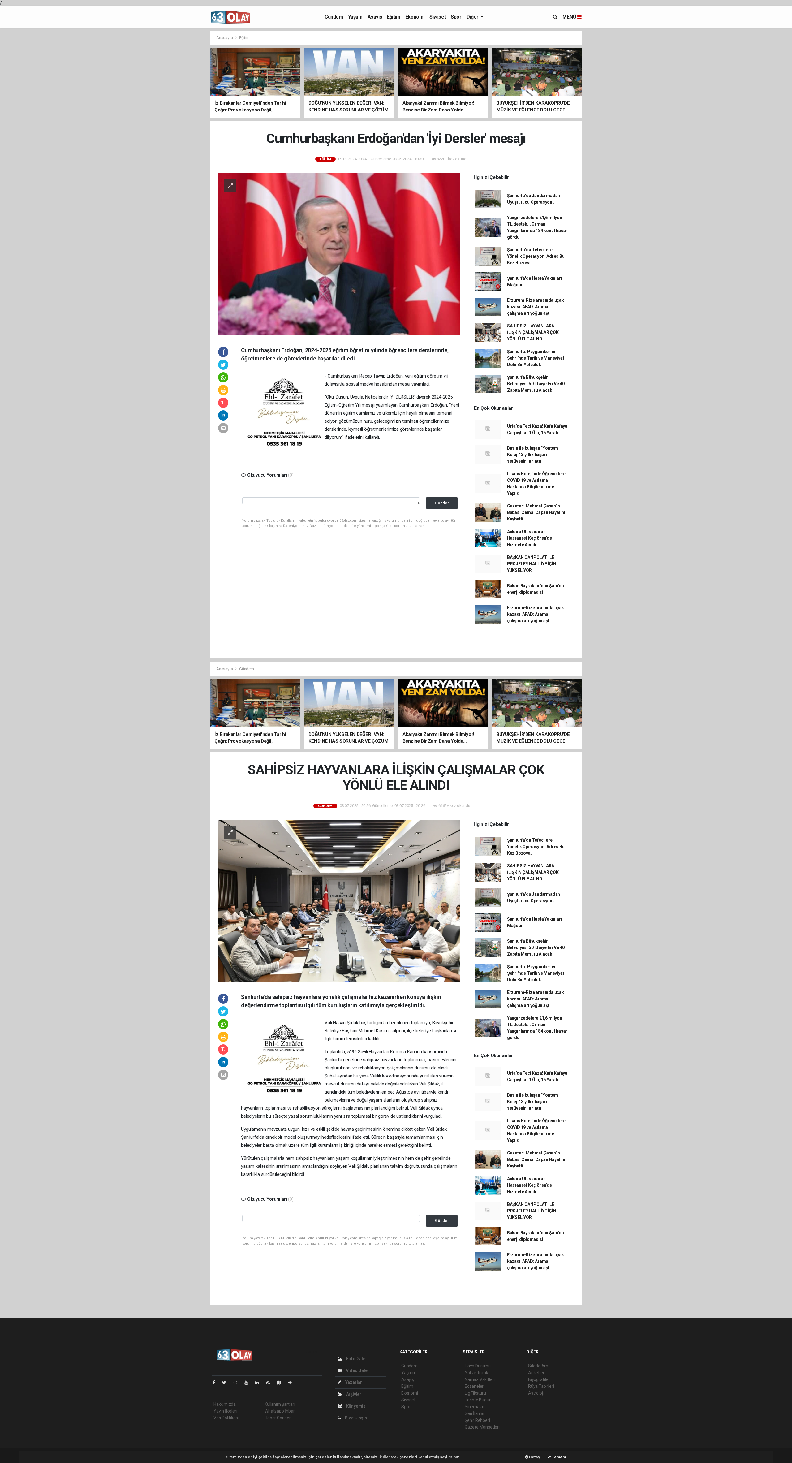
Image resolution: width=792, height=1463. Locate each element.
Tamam (558, 1457)
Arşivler (353, 1394)
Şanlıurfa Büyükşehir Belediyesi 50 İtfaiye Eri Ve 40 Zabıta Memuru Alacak (536, 384)
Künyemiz (355, 1406)
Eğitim (393, 17)
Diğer (473, 17)
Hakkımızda (224, 1404)
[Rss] (270, 1382)
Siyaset (437, 17)
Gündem (334, 17)
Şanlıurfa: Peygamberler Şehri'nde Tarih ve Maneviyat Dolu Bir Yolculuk (535, 358)
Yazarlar (353, 1382)
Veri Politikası (226, 1417)
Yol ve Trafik (476, 1372)
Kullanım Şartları (280, 1404)
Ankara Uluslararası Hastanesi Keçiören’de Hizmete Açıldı (529, 538)
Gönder (442, 503)
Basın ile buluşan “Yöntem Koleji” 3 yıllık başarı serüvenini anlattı (532, 455)
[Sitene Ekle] (292, 1382)
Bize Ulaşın (355, 1417)
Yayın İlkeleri (225, 1411)
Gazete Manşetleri (482, 1427)
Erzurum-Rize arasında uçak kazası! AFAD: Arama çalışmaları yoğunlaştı (535, 307)
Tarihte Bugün (478, 1399)
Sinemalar (474, 1406)
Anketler (536, 1372)
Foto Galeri (356, 1358)
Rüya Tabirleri (541, 1386)
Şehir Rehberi (477, 1420)
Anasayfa (225, 37)
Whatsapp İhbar (280, 1411)
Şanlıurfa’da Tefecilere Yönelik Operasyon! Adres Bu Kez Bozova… (536, 256)
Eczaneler (474, 1386)
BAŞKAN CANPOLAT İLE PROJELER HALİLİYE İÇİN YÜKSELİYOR (531, 564)
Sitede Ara (538, 1365)
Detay (534, 1457)
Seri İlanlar (475, 1413)
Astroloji (536, 1393)
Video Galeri (357, 1370)
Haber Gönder (278, 1417)
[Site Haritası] (281, 1382)
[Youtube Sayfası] (248, 1382)
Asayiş (375, 17)
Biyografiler (539, 1379)
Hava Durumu (478, 1365)
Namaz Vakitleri (480, 1379)
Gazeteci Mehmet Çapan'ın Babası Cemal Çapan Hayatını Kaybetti (536, 512)
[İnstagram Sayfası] (238, 1382)
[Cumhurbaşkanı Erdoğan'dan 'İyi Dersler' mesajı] (339, 253)
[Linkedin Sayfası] (259, 1382)
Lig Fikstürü (475, 1393)
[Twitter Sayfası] (226, 1382)
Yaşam (355, 17)
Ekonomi (414, 17)
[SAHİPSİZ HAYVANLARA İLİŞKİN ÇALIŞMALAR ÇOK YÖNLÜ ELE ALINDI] (339, 900)
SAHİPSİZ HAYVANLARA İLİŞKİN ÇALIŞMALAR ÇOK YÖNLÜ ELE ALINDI (533, 332)
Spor (456, 17)
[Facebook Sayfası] (216, 1382)
